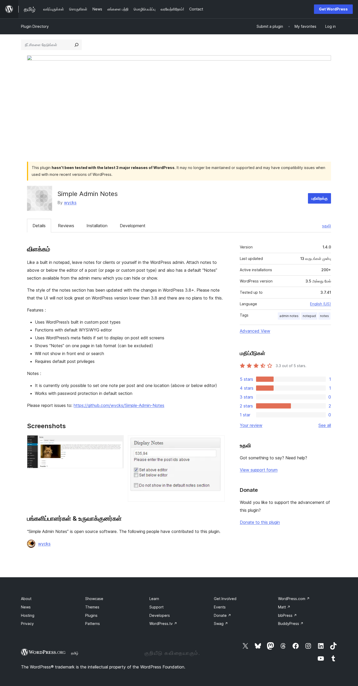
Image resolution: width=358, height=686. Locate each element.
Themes (92, 607)
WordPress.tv (163, 623)
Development (132, 225)
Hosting (27, 615)
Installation (96, 225)
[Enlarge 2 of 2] (217, 442)
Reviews (66, 225)
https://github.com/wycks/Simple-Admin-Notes (119, 405)
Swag (221, 623)
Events (220, 607)
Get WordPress (333, 9)
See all (324, 425)
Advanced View (255, 331)
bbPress (287, 615)
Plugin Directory (35, 26)
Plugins (91, 615)
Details (39, 225)
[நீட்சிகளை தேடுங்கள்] (76, 45)
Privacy (27, 623)
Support (156, 607)
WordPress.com (294, 598)
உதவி (326, 225)
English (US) (320, 304)
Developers (159, 615)
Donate (222, 615)
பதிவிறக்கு (319, 198)
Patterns (92, 623)
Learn (154, 598)
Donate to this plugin (260, 522)
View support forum (259, 469)
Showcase (94, 598)
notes (324, 316)
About (26, 598)
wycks (70, 202)
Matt (284, 607)
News (26, 607)
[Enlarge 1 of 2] (116, 442)
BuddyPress (290, 623)
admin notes (289, 316)
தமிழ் (74, 653)
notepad (309, 316)
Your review (251, 425)
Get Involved (225, 598)
